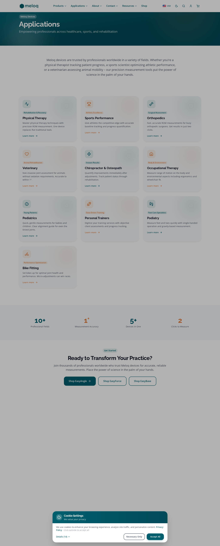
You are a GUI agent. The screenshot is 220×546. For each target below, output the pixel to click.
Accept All (155, 536)
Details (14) (61, 536)
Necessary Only (134, 536)
